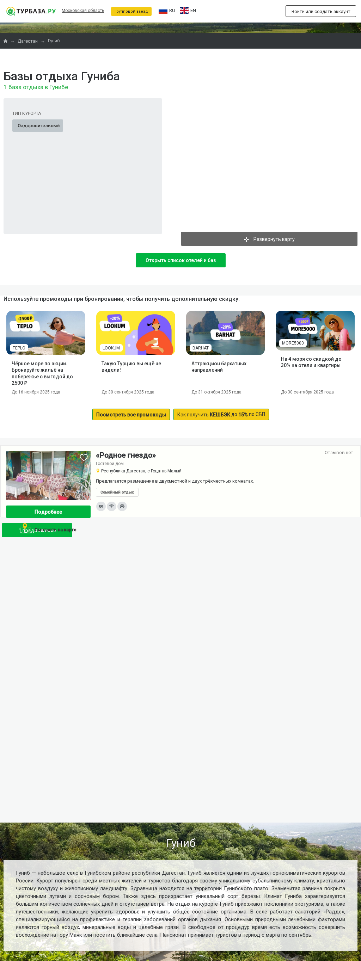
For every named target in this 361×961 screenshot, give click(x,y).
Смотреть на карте (56, 529)
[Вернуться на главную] (31, 11)
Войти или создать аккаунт (321, 11)
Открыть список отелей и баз (181, 260)
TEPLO (19, 348)
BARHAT (200, 348)
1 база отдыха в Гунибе (36, 87)
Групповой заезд (131, 11)
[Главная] (6, 41)
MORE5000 (293, 343)
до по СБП (221, 414)
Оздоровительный (39, 125)
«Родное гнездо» (126, 455)
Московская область (83, 10)
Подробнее (48, 512)
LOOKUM (111, 348)
